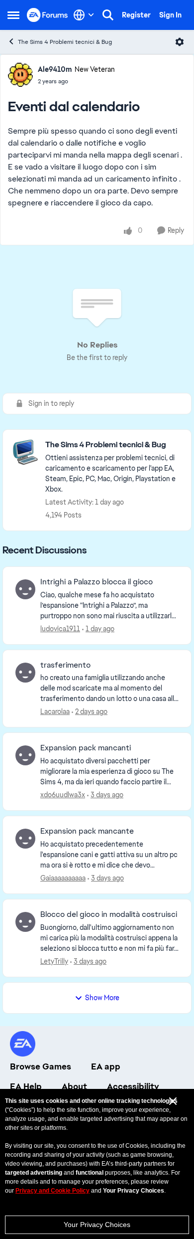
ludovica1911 (60, 628)
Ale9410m (55, 69)
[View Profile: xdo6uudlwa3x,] (25, 755)
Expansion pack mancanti (85, 748)
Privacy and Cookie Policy (52, 1190)
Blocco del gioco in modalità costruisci (108, 914)
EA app (105, 1066)
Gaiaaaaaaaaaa (63, 878)
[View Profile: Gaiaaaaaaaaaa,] (25, 839)
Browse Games (40, 1066)
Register (136, 14)
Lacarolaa (55, 711)
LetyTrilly (54, 961)
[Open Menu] (180, 42)
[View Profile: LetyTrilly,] (25, 922)
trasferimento (65, 665)
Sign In (170, 14)
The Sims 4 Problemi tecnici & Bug (65, 42)
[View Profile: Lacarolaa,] (25, 673)
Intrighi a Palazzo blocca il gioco (96, 582)
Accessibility (133, 1086)
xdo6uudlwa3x (62, 794)
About (74, 1086)
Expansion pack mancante (87, 831)
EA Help (26, 1086)
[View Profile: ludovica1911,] (25, 589)
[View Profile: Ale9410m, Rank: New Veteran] (20, 74)
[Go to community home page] (47, 14)
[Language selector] (83, 15)
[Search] (108, 15)
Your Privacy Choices (97, 1225)
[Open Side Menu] (13, 14)
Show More (102, 997)
